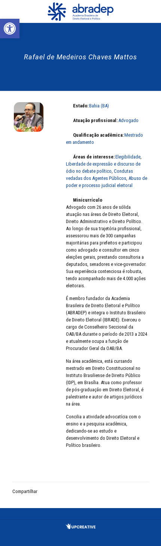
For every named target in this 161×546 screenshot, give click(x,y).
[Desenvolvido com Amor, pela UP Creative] (80, 527)
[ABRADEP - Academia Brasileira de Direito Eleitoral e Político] (80, 11)
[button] (9, 28)
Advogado (128, 120)
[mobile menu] (151, 11)
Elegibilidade (127, 157)
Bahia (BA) (99, 106)
